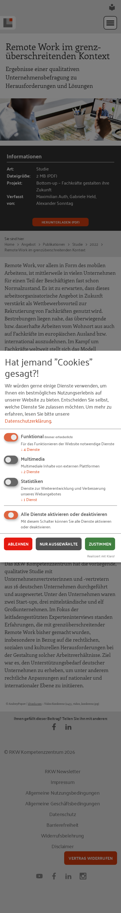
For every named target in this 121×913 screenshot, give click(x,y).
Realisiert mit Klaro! (101, 556)
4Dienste (30, 449)
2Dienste (30, 471)
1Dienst (29, 498)
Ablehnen (18, 544)
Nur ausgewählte (59, 544)
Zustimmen (100, 544)
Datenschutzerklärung (28, 420)
